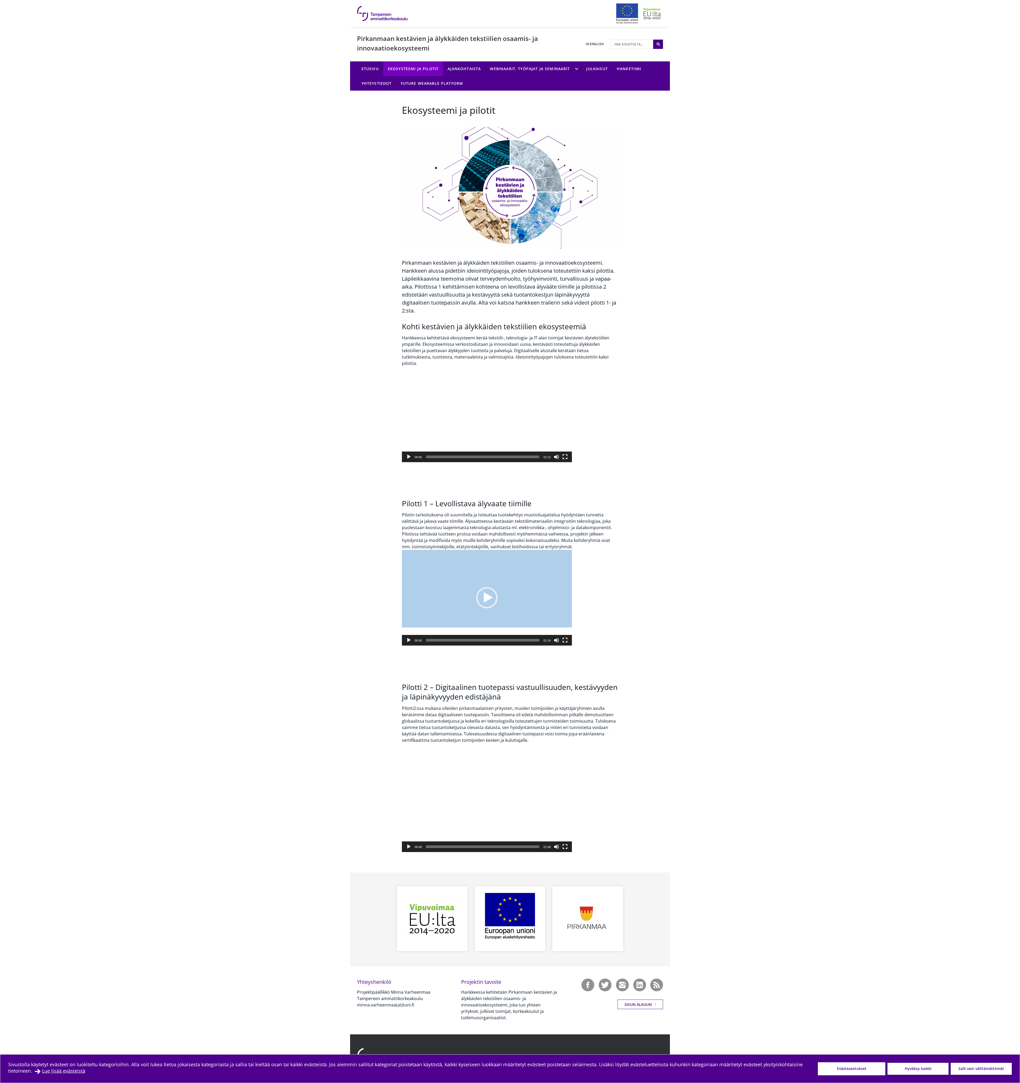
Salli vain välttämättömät (981, 1068)
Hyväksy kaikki (918, 1068)
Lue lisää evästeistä (63, 1071)
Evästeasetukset (851, 1068)
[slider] (482, 457)
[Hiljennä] (556, 457)
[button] (487, 414)
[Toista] (408, 457)
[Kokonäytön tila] (565, 457)
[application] (487, 414)
